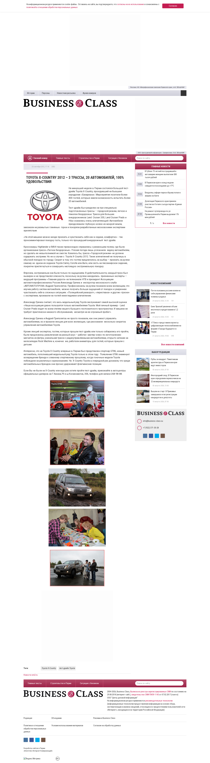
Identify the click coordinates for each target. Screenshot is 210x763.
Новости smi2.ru (31, 675)
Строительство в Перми (89, 158)
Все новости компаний (173, 344)
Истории (31, 93)
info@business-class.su (153, 421)
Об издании (56, 718)
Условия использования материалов (67, 725)
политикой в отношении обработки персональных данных (52, 7)
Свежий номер (40, 158)
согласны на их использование (130, 4)
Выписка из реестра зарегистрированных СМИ (150, 691)
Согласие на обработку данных (107, 725)
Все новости (169, 223)
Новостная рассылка (66, 93)
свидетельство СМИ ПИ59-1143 (145, 694)
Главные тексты (63, 158)
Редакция (28, 718)
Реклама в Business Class (104, 718)
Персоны (46, 93)
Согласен (173, 6)
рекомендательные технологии (159, 700)
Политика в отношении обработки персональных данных (35, 728)
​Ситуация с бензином (117, 158)
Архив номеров (89, 93)
